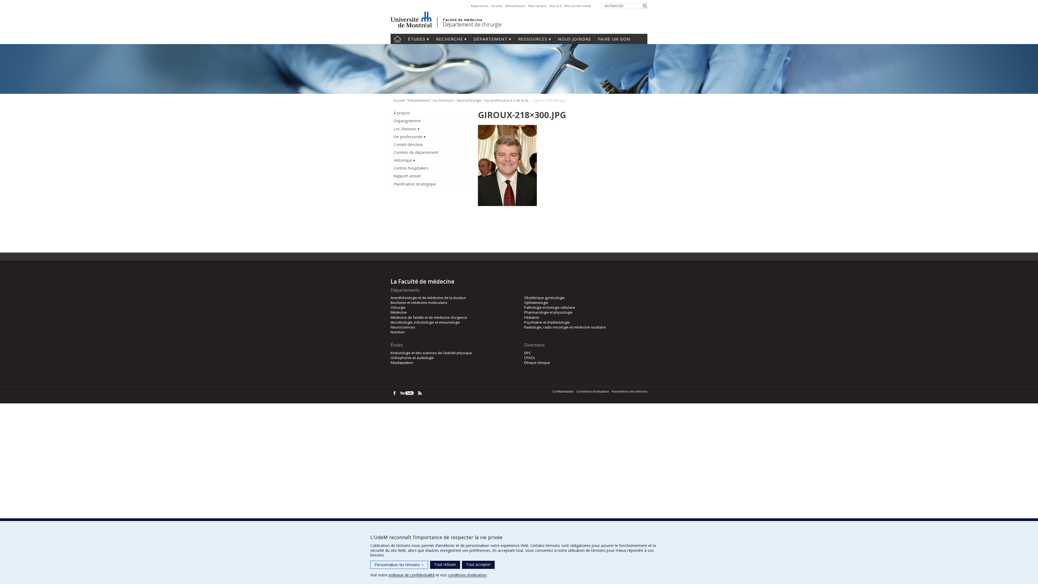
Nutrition (398, 332)
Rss (420, 393)
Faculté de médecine (462, 19)
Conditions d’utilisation (592, 391)
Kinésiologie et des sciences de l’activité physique (431, 352)
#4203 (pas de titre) (397, 39)
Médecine (399, 312)
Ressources (532, 39)
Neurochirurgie (469, 100)
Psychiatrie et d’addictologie (547, 322)
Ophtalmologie (536, 302)
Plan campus (537, 6)
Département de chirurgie (472, 24)
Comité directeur (408, 144)
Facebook (394, 393)
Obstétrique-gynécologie (544, 297)
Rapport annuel (407, 175)
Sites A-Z (555, 6)
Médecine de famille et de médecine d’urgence (429, 317)
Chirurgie (398, 307)
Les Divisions (443, 100)
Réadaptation (402, 362)
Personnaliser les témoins (399, 564)
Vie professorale (408, 136)
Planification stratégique (415, 184)
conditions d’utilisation (467, 575)
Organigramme (407, 120)
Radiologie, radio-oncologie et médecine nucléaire (565, 327)
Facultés (497, 6)
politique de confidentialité (412, 575)
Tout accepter (478, 564)
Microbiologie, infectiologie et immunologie (425, 322)
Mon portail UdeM (577, 6)
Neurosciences (403, 327)
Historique (403, 160)
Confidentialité (563, 391)
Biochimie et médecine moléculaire (419, 302)
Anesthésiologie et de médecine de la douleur (428, 297)
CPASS (529, 357)
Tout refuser (445, 564)
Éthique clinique (537, 362)
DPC (527, 352)
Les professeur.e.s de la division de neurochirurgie (508, 100)
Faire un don (614, 39)
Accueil (399, 100)
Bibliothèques (515, 6)
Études (416, 39)
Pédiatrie (531, 317)
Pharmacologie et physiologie (548, 312)
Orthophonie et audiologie (412, 357)
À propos (402, 112)
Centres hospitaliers (411, 168)
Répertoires (479, 6)
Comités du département (416, 152)
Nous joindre (574, 39)
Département (491, 39)
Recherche (449, 39)
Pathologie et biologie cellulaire (549, 307)
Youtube (407, 393)
